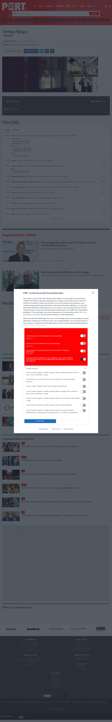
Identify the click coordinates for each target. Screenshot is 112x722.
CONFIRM (40, 421)
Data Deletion (43, 429)
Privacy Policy (68, 429)
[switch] (83, 335)
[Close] (94, 293)
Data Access (56, 429)
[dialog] (56, 361)
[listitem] (56, 331)
